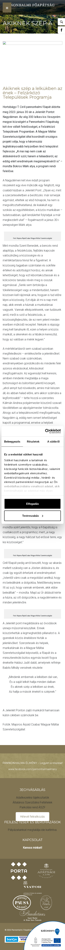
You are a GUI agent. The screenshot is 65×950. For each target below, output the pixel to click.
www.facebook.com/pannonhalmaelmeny (32, 769)
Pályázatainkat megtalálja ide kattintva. (32, 830)
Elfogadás (32, 503)
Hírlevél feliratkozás (32, 816)
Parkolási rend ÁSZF (33, 807)
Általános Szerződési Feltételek (32, 802)
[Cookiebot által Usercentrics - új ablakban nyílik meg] (46, 431)
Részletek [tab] (33, 441)
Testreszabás (30, 515)
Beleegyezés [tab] (12, 441)
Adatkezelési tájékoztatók (32, 797)
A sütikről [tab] (53, 441)
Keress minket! (32, 847)
